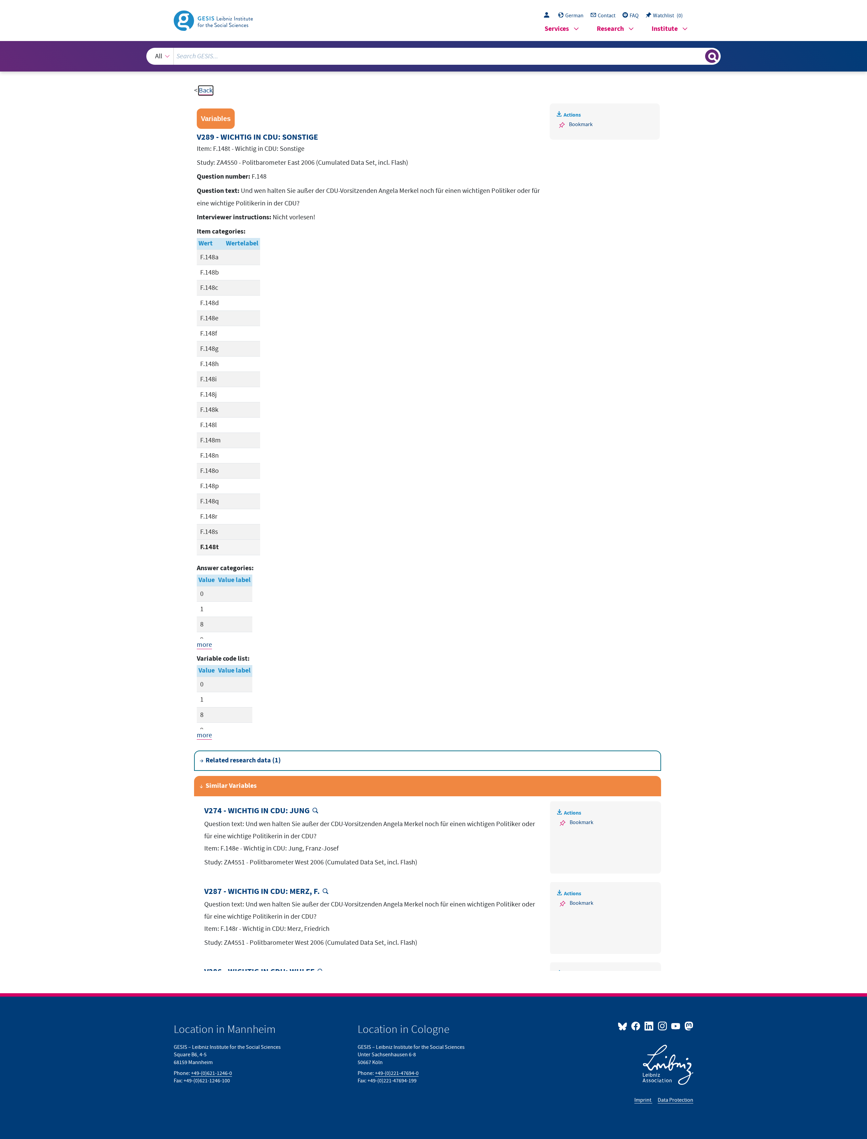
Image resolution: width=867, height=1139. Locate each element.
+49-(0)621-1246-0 (211, 1073)
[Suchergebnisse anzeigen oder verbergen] (712, 56)
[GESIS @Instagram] (662, 1026)
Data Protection (675, 1100)
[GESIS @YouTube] (676, 1026)
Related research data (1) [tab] (243, 760)
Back (206, 90)
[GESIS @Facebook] (636, 1026)
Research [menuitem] (610, 29)
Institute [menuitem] (665, 29)
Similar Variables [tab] (231, 786)
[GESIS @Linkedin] (649, 1026)
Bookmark (581, 124)
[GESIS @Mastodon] (688, 1026)
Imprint (643, 1100)
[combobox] (434, 56)
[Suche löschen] (699, 56)
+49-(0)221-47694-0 (397, 1073)
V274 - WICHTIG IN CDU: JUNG (257, 811)
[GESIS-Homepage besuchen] (214, 20)
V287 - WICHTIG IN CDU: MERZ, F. (262, 891)
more (204, 644)
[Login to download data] (548, 15)
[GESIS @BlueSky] (624, 1026)
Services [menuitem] (557, 29)
